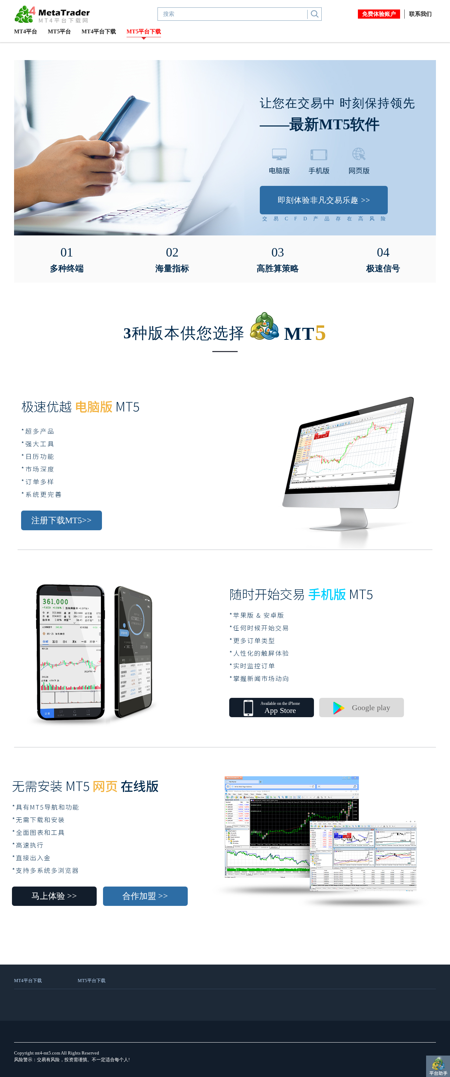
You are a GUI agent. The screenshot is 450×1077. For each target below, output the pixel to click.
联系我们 (420, 14)
